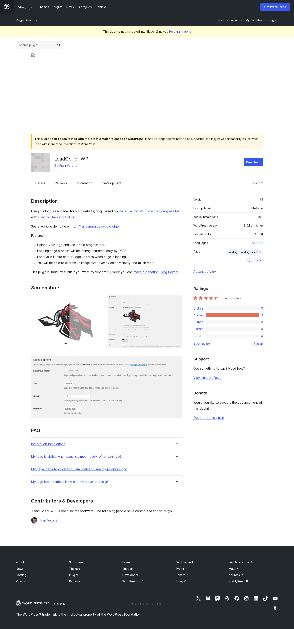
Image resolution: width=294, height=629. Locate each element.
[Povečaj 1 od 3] (99, 300)
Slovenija (59, 603)
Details (40, 183)
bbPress (236, 575)
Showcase (76, 562)
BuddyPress (238, 581)
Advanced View (205, 272)
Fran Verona (68, 166)
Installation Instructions (48, 444)
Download (253, 162)
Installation (84, 183)
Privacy (21, 581)
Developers (130, 575)
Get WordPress (275, 7)
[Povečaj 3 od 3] (176, 362)
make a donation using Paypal (156, 272)
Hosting (21, 575)
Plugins (74, 575)
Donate (182, 575)
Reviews (61, 183)
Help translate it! (180, 31)
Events (180, 568)
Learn (126, 562)
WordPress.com (241, 562)
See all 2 (257, 243)
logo (249, 260)
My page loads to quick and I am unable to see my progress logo (79, 469)
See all (258, 344)
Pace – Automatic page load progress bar (149, 211)
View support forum (207, 378)
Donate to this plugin (208, 418)
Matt (233, 568)
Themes (74, 568)
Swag (181, 581)
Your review (202, 344)
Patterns (74, 581)
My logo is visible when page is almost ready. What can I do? (76, 456)
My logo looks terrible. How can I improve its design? (70, 482)
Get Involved (184, 562)
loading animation (251, 252)
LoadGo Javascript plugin (57, 217)
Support (257, 183)
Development (111, 183)
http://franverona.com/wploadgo (95, 226)
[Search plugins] (58, 45)
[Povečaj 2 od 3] (176, 300)
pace (258, 260)
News (19, 568)
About (20, 562)
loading (233, 252)
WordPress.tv (133, 581)
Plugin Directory (26, 20)
